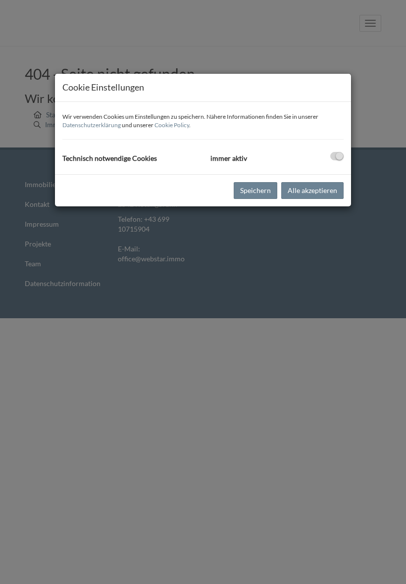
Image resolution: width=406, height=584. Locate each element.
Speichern (255, 190)
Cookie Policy (171, 125)
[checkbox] (337, 156)
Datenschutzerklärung (91, 125)
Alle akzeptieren (312, 190)
